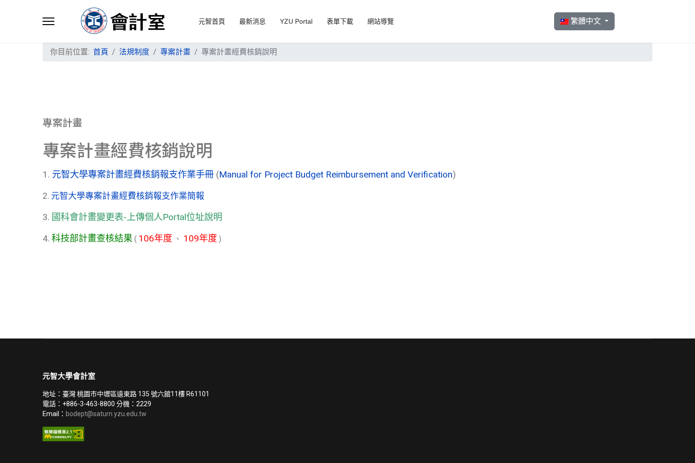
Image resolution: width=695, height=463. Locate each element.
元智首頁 (212, 21)
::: (73, 48)
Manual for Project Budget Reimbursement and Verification (335, 174)
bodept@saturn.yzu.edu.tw (107, 414)
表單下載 (340, 21)
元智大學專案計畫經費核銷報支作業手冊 (134, 174)
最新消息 (252, 21)
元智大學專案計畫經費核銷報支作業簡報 (127, 196)
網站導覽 (380, 21)
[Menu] (48, 21)
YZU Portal (296, 21)
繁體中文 (586, 21)
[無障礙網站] (191, 434)
